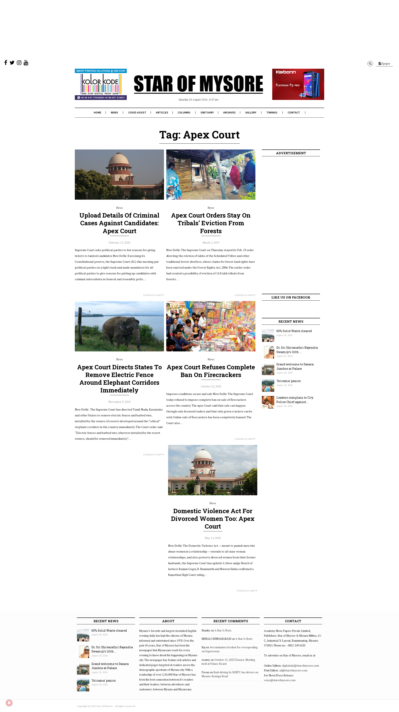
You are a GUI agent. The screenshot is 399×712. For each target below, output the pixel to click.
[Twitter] (12, 63)
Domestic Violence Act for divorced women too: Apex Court (213, 518)
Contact (294, 112)
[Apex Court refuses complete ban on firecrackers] (210, 350)
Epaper (385, 63)
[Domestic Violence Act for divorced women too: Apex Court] (212, 494)
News (114, 112)
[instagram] (19, 63)
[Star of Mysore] (189, 89)
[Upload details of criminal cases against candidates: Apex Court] (119, 198)
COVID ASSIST (137, 112)
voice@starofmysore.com (280, 680)
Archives (229, 112)
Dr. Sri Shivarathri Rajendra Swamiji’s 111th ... (297, 350)
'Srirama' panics (288, 381)
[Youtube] (26, 63)
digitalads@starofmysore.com (300, 665)
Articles (162, 112)
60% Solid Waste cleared (294, 331)
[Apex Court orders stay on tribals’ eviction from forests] (210, 198)
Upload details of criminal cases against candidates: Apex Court (119, 223)
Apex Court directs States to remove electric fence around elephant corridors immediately (119, 378)
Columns (184, 112)
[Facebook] (5, 63)
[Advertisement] (124, 29)
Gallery (250, 112)
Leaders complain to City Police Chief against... (294, 400)
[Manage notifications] (9, 703)
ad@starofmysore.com (293, 670)
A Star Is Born (222, 630)
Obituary (207, 112)
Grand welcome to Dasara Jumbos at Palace (295, 366)
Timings (271, 112)
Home (97, 112)
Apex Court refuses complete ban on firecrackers (211, 371)
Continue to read (152, 294)
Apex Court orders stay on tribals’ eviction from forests (211, 223)
